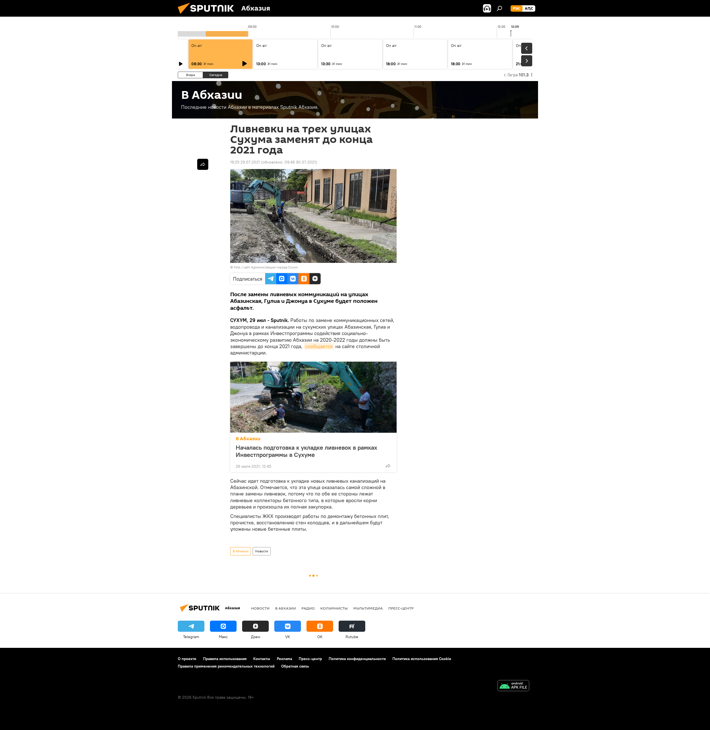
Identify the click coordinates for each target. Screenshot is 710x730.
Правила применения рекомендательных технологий (226, 666)
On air (196, 45)
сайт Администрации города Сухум (271, 267)
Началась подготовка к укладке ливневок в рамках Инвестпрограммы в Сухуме (306, 451)
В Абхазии (248, 438)
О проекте (187, 658)
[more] (388, 465)
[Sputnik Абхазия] (208, 15)
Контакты (261, 658)
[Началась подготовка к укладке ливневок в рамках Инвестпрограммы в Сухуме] (313, 397)
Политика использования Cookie (421, 658)
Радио (308, 608)
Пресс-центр (401, 608)
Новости (261, 551)
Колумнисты (334, 608)
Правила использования (225, 658)
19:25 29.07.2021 (245, 162)
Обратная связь (295, 666)
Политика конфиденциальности (357, 658)
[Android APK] (513, 686)
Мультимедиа (368, 608)
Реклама (284, 658)
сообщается (319, 346)
